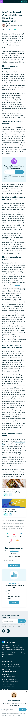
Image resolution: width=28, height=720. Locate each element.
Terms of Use (17, 715)
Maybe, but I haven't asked (13, 597)
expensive (13, 353)
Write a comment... (9, 560)
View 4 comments (13, 556)
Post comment (14, 565)
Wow (10, 541)
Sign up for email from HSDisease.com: (14, 167)
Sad (20, 535)
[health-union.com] (8, 642)
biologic (15, 269)
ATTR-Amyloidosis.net (9, 679)
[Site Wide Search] (9, 1)
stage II (17, 285)
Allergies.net (6, 669)
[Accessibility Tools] (14, 1)
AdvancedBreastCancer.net (11, 664)
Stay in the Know (14, 700)
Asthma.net (5, 674)
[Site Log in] (18, 1)
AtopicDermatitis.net (8, 676)
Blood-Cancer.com (8, 686)
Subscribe (24, 1)
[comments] (10, 494)
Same (17, 541)
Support (13, 535)
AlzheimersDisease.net (9, 672)
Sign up (23, 709)
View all (5, 689)
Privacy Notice (8, 715)
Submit (14, 602)
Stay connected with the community (10, 616)
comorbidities (18, 62)
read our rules (14, 551)
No (8, 593)
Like (6, 535)
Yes (8, 590)
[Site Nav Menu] (6, 1)
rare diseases (13, 81)
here (11, 529)
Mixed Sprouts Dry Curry (11, 492)
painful (7, 55)
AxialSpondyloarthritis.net (10, 681)
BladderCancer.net (8, 684)
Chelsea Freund (11, 23)
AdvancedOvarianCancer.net (11, 667)
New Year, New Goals (10, 511)
